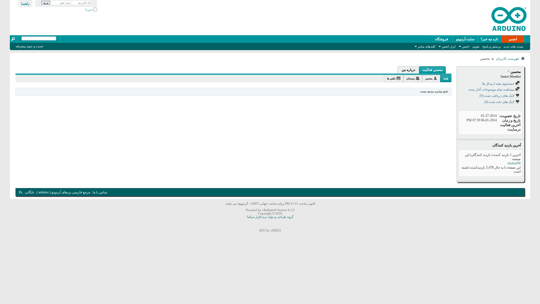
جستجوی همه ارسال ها (498, 84)
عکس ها (391, 78)
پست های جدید (513, 46)
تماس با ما (100, 192)
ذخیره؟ (89, 9)
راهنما (25, 4)
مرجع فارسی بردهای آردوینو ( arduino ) (63, 192)
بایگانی (29, 192)
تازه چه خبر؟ (489, 39)
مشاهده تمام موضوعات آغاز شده (492, 89)
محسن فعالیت (432, 70)
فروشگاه (441, 39)
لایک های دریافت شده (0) (497, 96)
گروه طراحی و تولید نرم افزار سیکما (270, 216)
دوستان (410, 78)
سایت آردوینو (465, 39)
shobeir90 (514, 163)
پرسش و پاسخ (491, 46)
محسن (429, 78)
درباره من (408, 70)
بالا (20, 192)
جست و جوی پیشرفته (29, 46)
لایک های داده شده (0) (499, 102)
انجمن (512, 39)
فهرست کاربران (507, 59)
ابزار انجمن (449, 46)
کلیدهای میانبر (426, 46)
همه (445, 78)
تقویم (476, 46)
